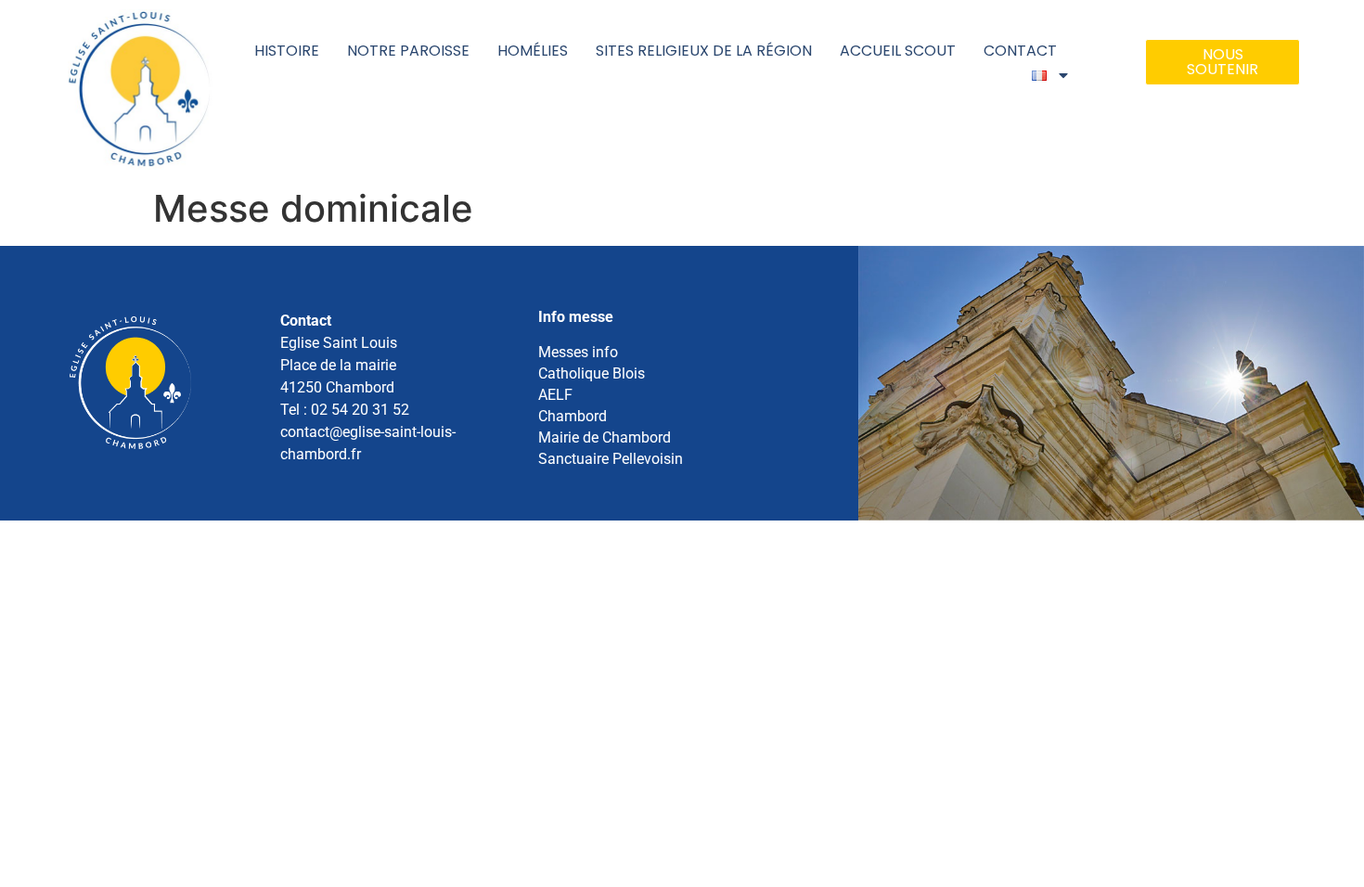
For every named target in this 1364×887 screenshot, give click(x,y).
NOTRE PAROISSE (408, 50)
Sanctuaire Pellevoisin (610, 459)
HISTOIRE (286, 50)
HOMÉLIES (532, 50)
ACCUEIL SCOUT (898, 50)
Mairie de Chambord (604, 437)
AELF (555, 395)
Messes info (578, 352)
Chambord (572, 416)
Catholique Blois (591, 373)
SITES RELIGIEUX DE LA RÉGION (704, 50)
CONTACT (1020, 50)
